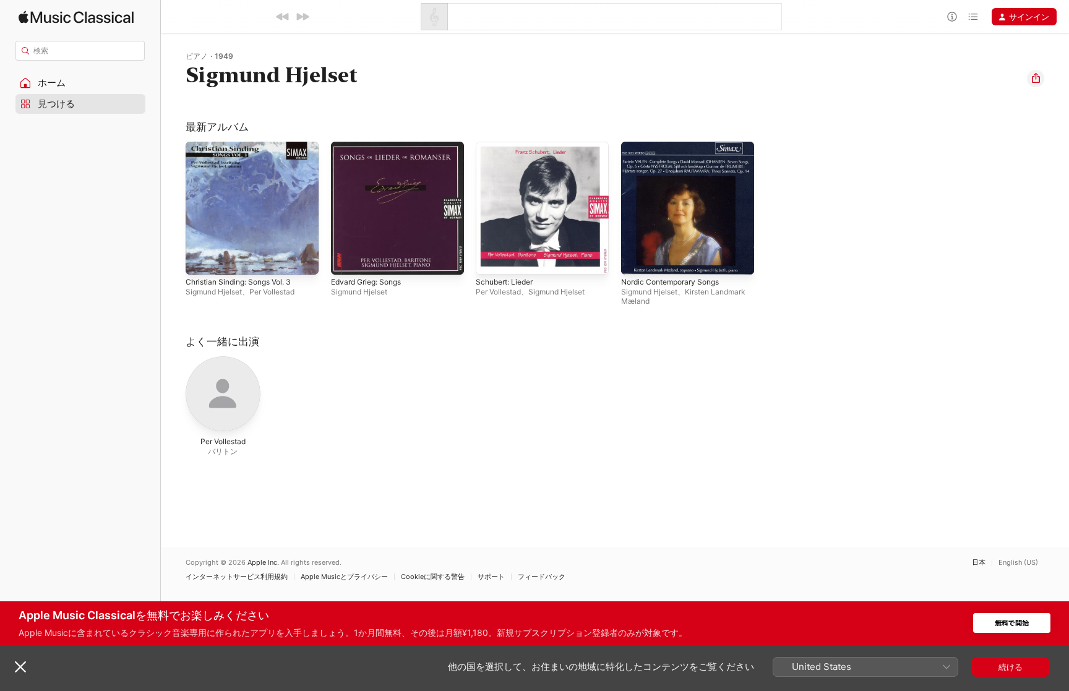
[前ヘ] (283, 17)
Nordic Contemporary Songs (676, 147)
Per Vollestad (271, 291)
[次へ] (302, 17)
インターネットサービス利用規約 (237, 576)
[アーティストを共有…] (1035, 78)
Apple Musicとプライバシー (344, 576)
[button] (80, 83)
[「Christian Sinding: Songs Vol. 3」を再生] (201, 259)
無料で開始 (1012, 623)
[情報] (952, 16)
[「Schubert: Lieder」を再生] (491, 259)
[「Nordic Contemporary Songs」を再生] (636, 259)
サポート (491, 576)
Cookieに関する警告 (433, 576)
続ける (1010, 667)
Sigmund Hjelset (214, 291)
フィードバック (541, 576)
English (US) (1018, 562)
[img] (76, 17)
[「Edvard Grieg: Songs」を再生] (346, 259)
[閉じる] (20, 666)
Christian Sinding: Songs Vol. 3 (245, 147)
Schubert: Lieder (508, 147)
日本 (978, 562)
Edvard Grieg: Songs (370, 147)
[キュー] (973, 16)
